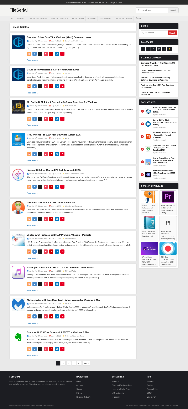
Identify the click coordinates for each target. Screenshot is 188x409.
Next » (86, 363)
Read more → (32, 60)
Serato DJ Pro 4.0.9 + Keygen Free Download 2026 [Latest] (165, 122)
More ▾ (138, 18)
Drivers (79, 393)
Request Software (83, 397)
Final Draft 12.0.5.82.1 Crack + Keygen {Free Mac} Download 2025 (164, 147)
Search (173, 10)
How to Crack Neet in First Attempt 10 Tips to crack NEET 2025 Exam (163, 160)
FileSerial (18, 10)
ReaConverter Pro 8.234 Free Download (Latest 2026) (54, 134)
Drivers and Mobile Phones (74, 41)
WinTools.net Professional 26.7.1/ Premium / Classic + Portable (59, 234)
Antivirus (68, 303)
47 (79, 363)
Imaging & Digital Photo (59, 18)
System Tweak (70, 238)
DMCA (149, 393)
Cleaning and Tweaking (123, 18)
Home (78, 381)
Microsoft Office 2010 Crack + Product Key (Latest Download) (164, 135)
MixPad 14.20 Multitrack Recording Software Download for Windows (62, 102)
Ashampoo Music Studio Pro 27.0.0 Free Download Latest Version (60, 267)
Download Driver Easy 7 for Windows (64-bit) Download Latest (59, 37)
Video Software (105, 18)
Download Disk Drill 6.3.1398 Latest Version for (51, 202)
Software (20, 18)
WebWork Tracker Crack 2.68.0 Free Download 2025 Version (164, 173)
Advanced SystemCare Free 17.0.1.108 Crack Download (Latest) (164, 109)
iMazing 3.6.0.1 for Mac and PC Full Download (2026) (54, 170)
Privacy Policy (152, 389)
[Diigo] (34, 54)
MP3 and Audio (78, 18)
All (12, 18)
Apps (67, 138)
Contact (150, 385)
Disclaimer (151, 397)
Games (79, 389)
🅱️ (29, 53)
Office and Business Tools (37, 18)
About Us (150, 381)
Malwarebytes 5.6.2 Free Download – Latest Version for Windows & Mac (63, 299)
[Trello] (57, 54)
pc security (92, 18)
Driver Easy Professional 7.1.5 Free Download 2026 (53, 69)
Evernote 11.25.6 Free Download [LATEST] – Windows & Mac (58, 332)
